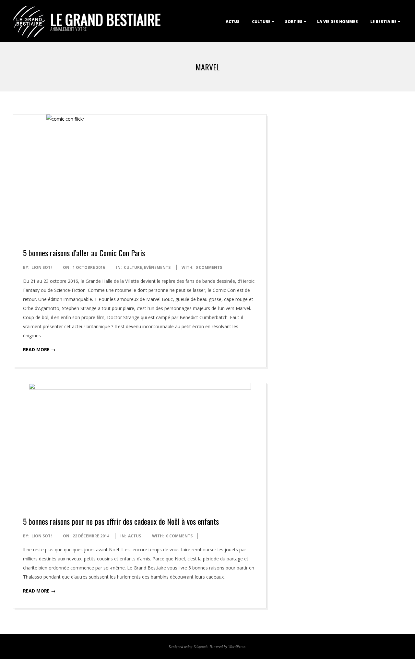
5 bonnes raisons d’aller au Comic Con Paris (84, 252)
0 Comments (209, 267)
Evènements (157, 267)
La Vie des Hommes (337, 21)
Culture (261, 21)
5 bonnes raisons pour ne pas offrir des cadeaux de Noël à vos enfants (121, 521)
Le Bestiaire (383, 21)
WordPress (236, 646)
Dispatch (201, 646)
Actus (233, 21)
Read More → (39, 349)
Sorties (293, 21)
